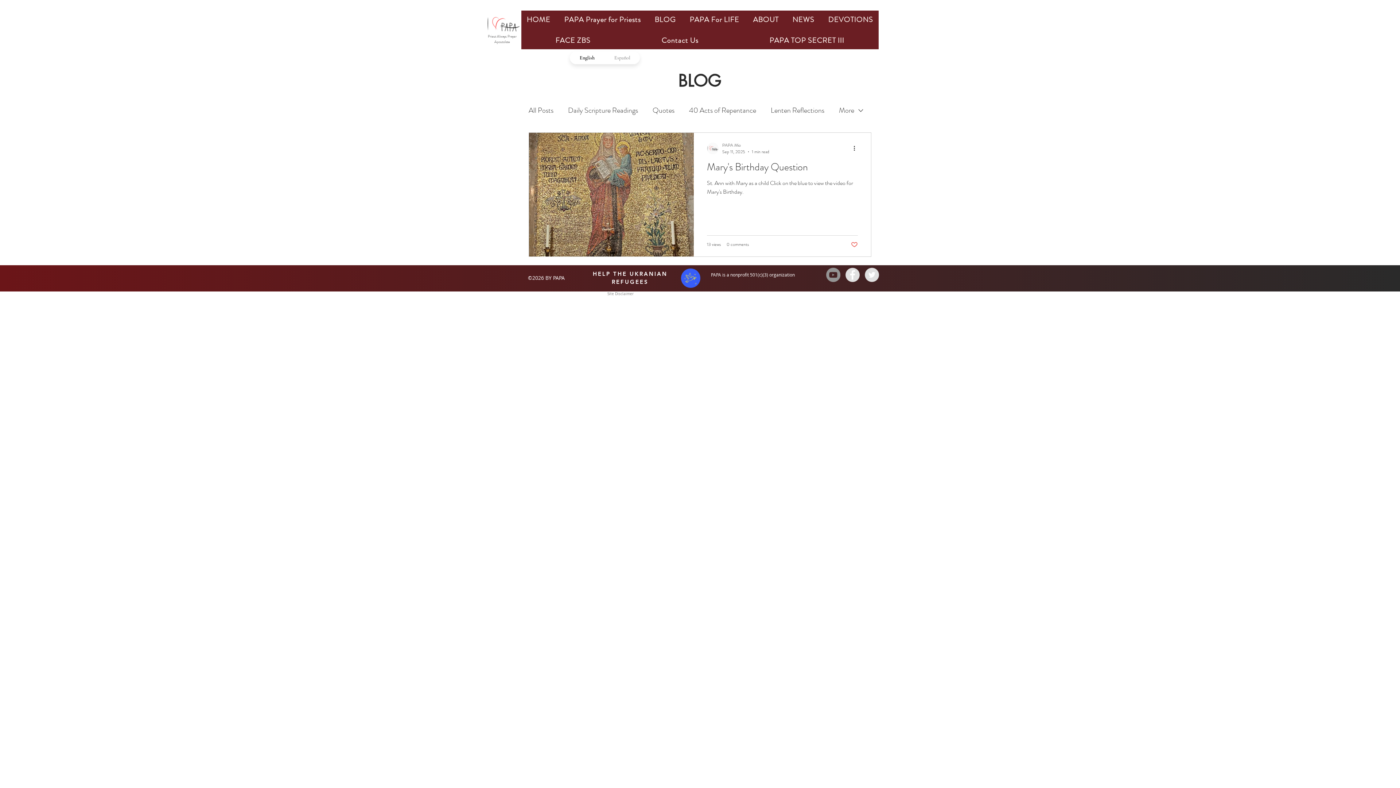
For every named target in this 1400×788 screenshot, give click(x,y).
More (846, 110)
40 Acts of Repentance (722, 110)
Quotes (663, 110)
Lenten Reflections (797, 110)
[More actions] (856, 148)
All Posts (541, 110)
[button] (602, 19)
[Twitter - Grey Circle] (872, 275)
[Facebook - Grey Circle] (852, 275)
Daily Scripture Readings (603, 110)
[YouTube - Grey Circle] (833, 275)
